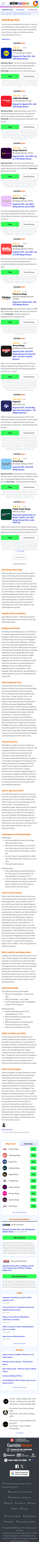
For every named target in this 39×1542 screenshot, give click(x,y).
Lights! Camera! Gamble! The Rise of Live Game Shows (18, 1355)
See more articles (19, 1387)
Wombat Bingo (14, 1168)
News (15, 1509)
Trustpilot (19, 1433)
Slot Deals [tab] (28, 1143)
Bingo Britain (14, 1149)
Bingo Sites (8, 14)
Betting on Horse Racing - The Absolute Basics (17, 1362)
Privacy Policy (30, 1516)
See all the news (19, 1343)
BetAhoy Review (17, 1225)
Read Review (29, 76)
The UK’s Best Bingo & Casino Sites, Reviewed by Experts (17, 1485)
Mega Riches (13, 1174)
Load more (20, 557)
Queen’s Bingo (14, 1200)
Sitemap (25, 1509)
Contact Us (21, 1503)
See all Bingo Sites (20, 1212)
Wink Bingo (13, 1206)
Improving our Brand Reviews (13, 1337)
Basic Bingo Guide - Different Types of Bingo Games (19, 1370)
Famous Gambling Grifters (12, 1376)
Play (10, 76)
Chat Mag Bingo (14, 1155)
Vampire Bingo (14, 1187)
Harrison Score (7, 1129)
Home (2, 14)
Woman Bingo (14, 1193)
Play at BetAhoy (19, 1238)
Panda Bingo (13, 1181)
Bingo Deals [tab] (11, 1143)
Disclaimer (10, 1522)
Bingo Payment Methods (19, 14)
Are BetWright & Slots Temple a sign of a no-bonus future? (19, 1381)
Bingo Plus (13, 1162)
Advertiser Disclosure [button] (19, 564)
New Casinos (20, 9)
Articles (32, 1503)
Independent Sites (7, 9)
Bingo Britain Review (19, 1261)
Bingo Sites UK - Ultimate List (21, 1492)
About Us (9, 1503)
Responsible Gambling (26, 1522)
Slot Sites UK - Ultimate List (20, 1497)
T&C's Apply (20, 551)
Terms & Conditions (13, 1516)
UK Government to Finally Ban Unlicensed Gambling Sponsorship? (18, 1309)
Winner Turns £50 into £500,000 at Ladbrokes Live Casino (15, 1319)
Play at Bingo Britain (19, 1276)
